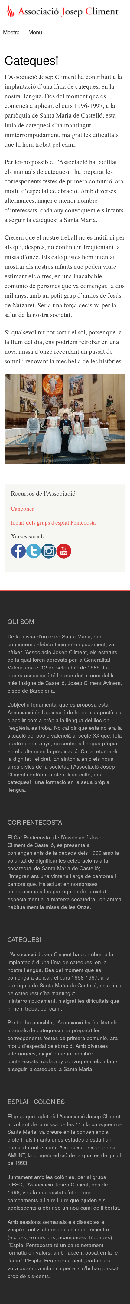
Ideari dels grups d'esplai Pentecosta (53, 522)
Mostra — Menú (22, 32)
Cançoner (22, 508)
